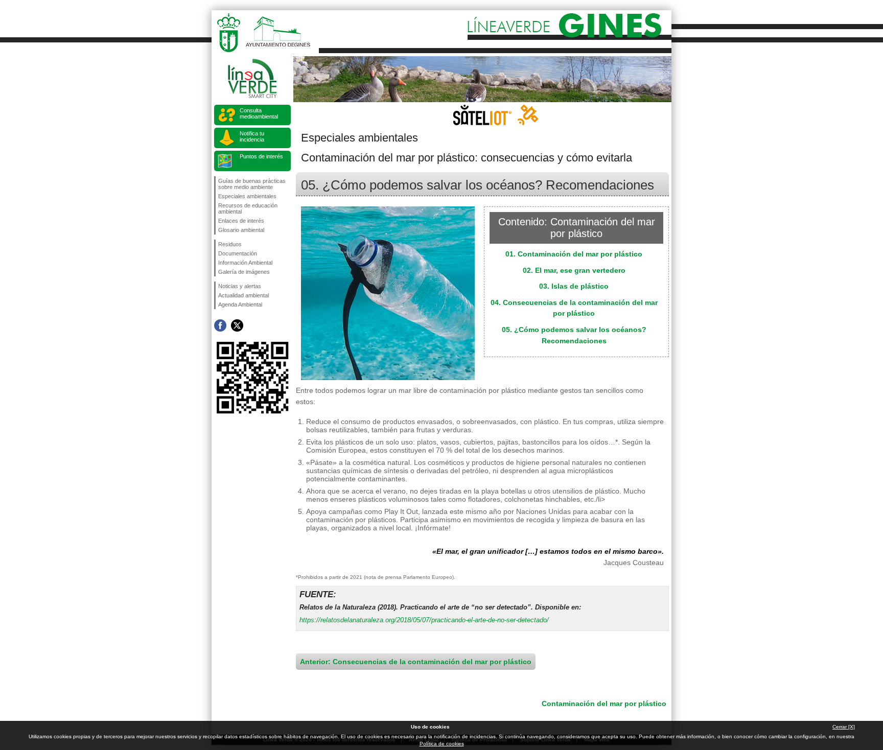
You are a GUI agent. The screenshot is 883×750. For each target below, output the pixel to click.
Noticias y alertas (239, 286)
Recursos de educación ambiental (247, 208)
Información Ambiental (245, 263)
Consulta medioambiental (259, 113)
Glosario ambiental (241, 230)
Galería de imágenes (244, 272)
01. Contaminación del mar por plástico (573, 254)
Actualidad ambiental (243, 295)
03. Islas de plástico (574, 286)
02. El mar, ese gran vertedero (574, 270)
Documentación (237, 253)
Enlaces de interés (241, 221)
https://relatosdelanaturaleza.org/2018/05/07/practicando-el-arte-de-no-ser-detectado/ (424, 620)
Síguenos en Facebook (220, 325)
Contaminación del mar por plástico (604, 703)
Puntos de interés (261, 156)
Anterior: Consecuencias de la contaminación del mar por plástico (415, 662)
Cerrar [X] (843, 727)
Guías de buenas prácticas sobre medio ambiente (252, 184)
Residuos (230, 244)
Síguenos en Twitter (237, 325)
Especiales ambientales (247, 196)
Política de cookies (442, 743)
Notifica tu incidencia (252, 136)
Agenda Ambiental (240, 304)
